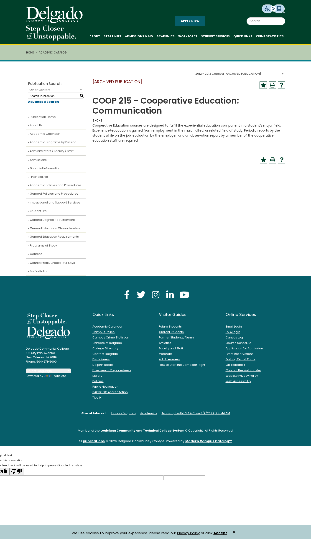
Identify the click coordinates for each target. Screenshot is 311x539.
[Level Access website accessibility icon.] (274, 8)
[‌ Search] (282, 18)
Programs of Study (43, 245)
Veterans (166, 354)
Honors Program (123, 413)
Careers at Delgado (107, 343)
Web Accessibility (238, 381)
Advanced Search (43, 101)
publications (94, 441)
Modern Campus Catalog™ (208, 441)
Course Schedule (238, 343)
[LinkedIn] (170, 294)
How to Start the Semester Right (182, 365)
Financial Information (45, 168)
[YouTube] (184, 294)
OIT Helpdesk (235, 365)
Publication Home (43, 117)
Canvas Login (235, 337)
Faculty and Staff (171, 348)
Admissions (38, 160)
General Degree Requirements (53, 220)
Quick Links (242, 36)
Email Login (234, 326)
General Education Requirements (54, 237)
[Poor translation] (16, 471)
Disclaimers (101, 359)
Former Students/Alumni (176, 337)
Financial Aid (39, 177)
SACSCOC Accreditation (110, 392)
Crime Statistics (270, 36)
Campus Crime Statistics (110, 337)
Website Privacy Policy (242, 376)
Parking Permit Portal (240, 359)
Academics (166, 36)
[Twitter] (141, 294)
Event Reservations (239, 354)
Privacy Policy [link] (188, 533)
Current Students (171, 332)
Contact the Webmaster (243, 370)
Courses (36, 254)
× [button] (234, 532)
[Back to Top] (303, 533)
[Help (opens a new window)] (281, 85)
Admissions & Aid (139, 36)
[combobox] (239, 73)
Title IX (97, 397)
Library (97, 376)
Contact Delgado (105, 354)
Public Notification (105, 387)
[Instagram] (155, 294)
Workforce (187, 36)
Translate (59, 376)
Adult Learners (169, 359)
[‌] (55, 21)
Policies (98, 381)
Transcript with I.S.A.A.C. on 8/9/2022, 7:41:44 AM (196, 413)
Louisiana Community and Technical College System (142, 430)
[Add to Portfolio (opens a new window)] (263, 85)
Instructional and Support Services (55, 202)
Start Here (112, 36)
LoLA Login (233, 332)
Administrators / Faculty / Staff (52, 151)
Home (30, 52)
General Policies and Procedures (54, 194)
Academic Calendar (45, 134)
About (94, 36)
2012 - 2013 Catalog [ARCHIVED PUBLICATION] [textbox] (228, 73)
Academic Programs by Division (53, 142)
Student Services (215, 36)
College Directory (105, 348)
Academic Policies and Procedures (56, 185)
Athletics (165, 343)
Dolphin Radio (102, 365)
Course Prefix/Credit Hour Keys (52, 263)
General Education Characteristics (55, 228)
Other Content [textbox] (39, 90)
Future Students (170, 326)
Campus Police (103, 332)
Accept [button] (220, 533)
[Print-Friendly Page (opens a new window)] (272, 85)
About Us (36, 125)
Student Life (38, 211)
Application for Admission (244, 348)
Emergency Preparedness (111, 370)
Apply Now (190, 21)
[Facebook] (127, 294)
